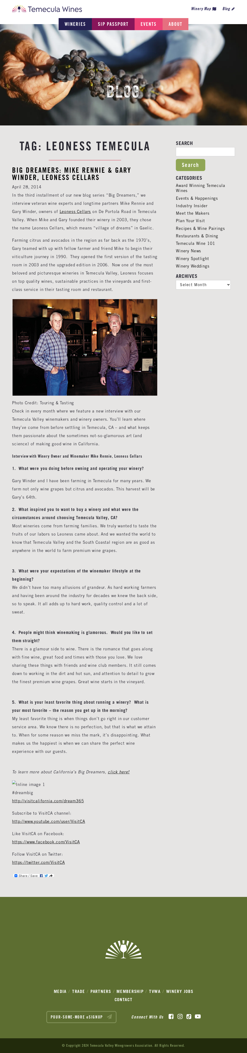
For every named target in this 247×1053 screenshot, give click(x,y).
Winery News (188, 250)
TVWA (155, 991)
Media (60, 991)
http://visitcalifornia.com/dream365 (48, 800)
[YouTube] (198, 1016)
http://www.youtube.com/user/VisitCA (48, 821)
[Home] (47, 10)
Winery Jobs (179, 991)
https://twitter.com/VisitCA (38, 862)
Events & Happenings (197, 198)
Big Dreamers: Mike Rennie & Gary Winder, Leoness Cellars (71, 174)
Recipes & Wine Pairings (200, 228)
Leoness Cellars (75, 211)
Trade (78, 991)
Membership (130, 991)
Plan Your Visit (190, 220)
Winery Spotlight (192, 258)
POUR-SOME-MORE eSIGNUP (77, 1017)
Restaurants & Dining (197, 236)
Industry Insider (192, 205)
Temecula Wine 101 (195, 243)
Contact (124, 999)
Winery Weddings (193, 266)
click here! (119, 772)
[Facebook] (171, 1016)
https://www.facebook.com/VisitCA (46, 842)
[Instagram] (180, 1016)
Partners (100, 991)
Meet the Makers (193, 213)
